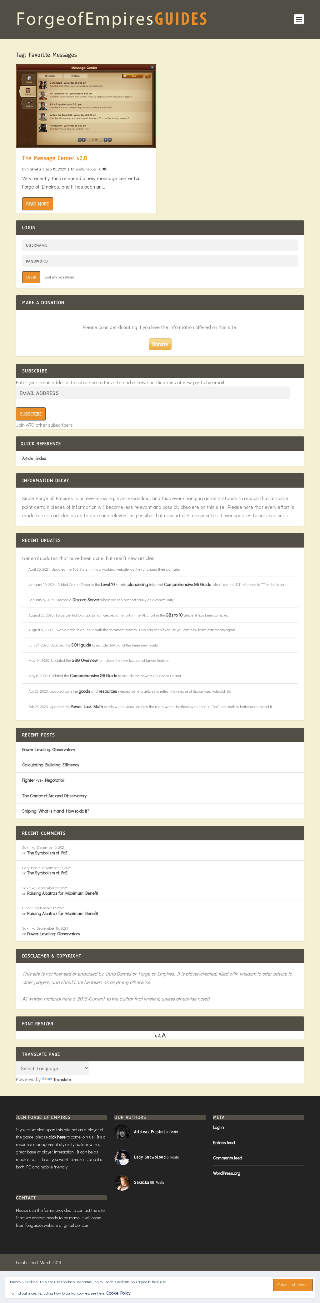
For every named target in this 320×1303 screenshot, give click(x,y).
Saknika (34, 168)
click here (57, 1137)
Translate (62, 1079)
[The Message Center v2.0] (86, 106)
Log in (218, 1127)
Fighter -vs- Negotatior (43, 780)
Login (31, 277)
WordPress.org (226, 1173)
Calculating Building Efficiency (50, 765)
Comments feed (227, 1158)
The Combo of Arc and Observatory (54, 796)
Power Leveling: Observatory (48, 749)
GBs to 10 (174, 615)
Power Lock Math (87, 706)
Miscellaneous (83, 168)
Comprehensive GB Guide (187, 584)
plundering (138, 584)
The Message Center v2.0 (55, 158)
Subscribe (31, 414)
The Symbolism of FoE (47, 853)
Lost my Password (59, 276)
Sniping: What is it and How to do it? (55, 811)
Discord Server (85, 599)
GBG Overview (85, 660)
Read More (37, 204)
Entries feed (224, 1142)
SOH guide (81, 645)
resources (108, 691)
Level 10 (108, 584)
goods (84, 691)
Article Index (34, 458)
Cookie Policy (118, 1293)
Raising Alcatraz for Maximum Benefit (62, 893)
